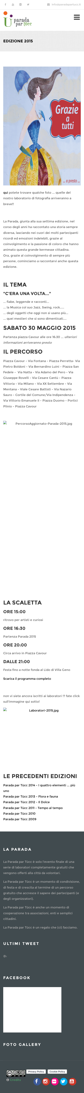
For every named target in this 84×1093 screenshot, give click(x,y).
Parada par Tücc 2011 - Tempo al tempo (33, 808)
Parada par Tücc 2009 (19, 819)
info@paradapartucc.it (66, 4)
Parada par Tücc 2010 (19, 813)
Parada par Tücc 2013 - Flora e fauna (30, 796)
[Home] (17, 18)
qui (5, 193)
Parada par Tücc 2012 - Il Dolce (26, 802)
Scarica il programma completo (27, 679)
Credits (15, 1080)
